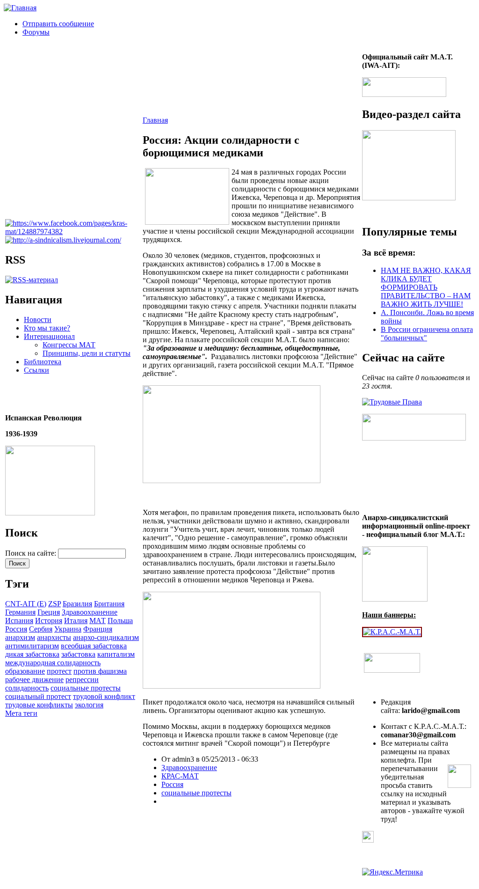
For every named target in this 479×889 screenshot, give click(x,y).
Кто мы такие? (47, 328)
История (48, 621)
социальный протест (38, 696)
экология (89, 705)
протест (59, 671)
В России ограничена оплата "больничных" (427, 333)
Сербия (40, 629)
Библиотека (42, 362)
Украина (67, 629)
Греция (48, 612)
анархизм (20, 637)
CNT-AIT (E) (25, 604)
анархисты (54, 637)
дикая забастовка (32, 654)
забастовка (78, 654)
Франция (97, 629)
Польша (120, 621)
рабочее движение (34, 679)
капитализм (116, 654)
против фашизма (100, 671)
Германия (20, 612)
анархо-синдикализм (106, 637)
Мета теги (21, 713)
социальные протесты (86, 688)
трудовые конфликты (39, 705)
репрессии (82, 679)
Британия (109, 604)
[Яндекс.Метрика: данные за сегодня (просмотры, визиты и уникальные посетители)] (392, 872)
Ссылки (36, 370)
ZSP (54, 604)
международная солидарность (53, 663)
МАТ (97, 621)
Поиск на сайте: (31, 553)
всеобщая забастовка (94, 646)
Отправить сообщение (58, 24)
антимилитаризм (32, 646)
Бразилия (77, 604)
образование (25, 671)
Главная (155, 120)
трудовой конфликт (104, 696)
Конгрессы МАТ (69, 345)
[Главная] (20, 8)
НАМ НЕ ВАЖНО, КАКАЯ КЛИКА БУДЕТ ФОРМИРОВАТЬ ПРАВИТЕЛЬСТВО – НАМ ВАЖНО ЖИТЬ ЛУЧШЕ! (426, 287)
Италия (75, 621)
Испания (19, 621)
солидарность (27, 688)
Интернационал (49, 336)
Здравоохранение (89, 612)
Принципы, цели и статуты (87, 353)
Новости (37, 319)
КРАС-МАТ (180, 776)
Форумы (36, 32)
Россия (16, 629)
